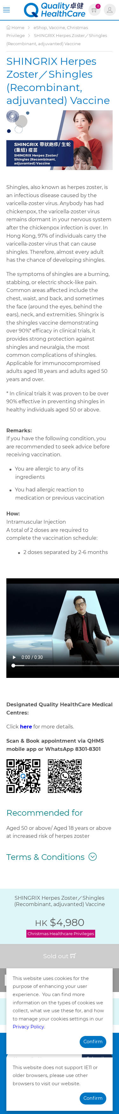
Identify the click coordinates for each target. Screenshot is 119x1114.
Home (17, 27)
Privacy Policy (28, 1027)
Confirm (92, 1041)
